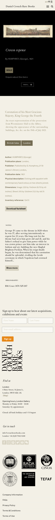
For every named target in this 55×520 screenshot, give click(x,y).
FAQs (5, 500)
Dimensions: (10, 187)
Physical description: (14, 178)
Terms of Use (9, 516)
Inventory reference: (14, 200)
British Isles (13, 143)
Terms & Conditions (11, 510)
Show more (12, 268)
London (27, 143)
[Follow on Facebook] (4, 442)
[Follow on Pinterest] (13, 442)
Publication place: (13, 161)
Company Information (13, 494)
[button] (47, 6)
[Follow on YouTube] (22, 442)
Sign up (7, 339)
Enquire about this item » (17, 77)
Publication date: (13, 174)
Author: (8, 157)
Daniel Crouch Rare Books (20, 6)
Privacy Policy (9, 505)
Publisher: (9, 165)
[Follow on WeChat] (27, 442)
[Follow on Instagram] (9, 442)
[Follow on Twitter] (18, 442)
